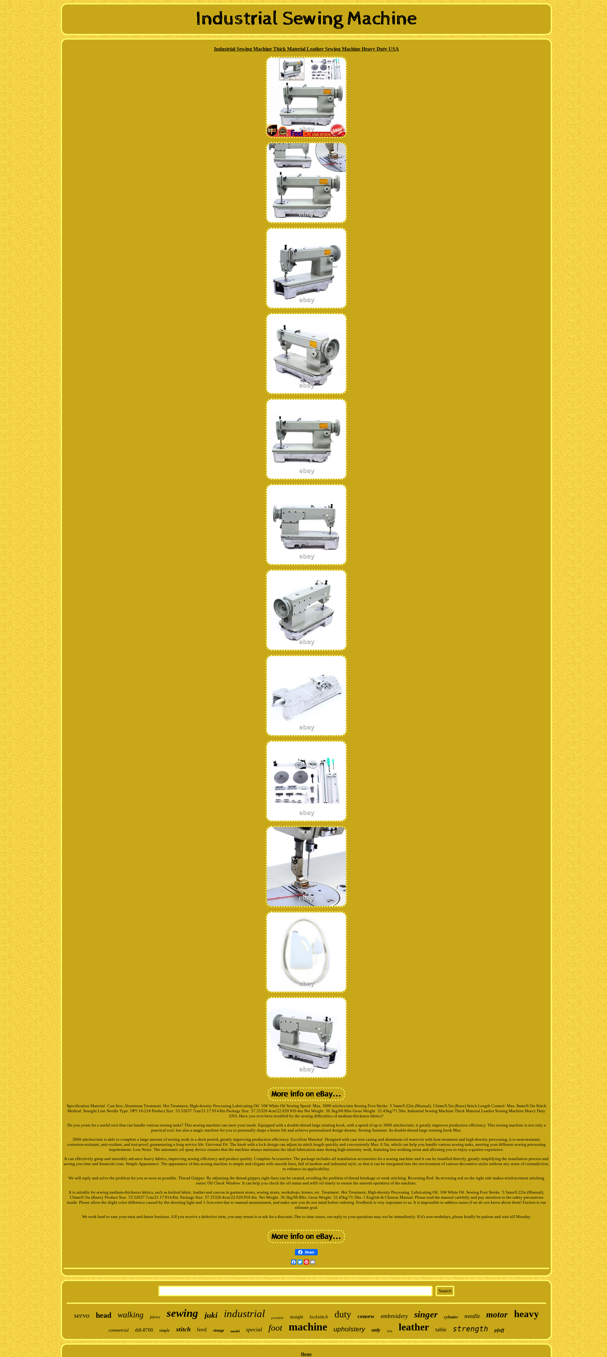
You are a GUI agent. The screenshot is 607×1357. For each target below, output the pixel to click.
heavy (526, 1313)
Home (306, 1354)
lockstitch (319, 1316)
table (440, 1329)
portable (277, 1318)
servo (81, 1315)
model (235, 1331)
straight (296, 1317)
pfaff (499, 1330)
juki (211, 1315)
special (254, 1329)
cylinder (451, 1317)
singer (426, 1314)
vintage (218, 1330)
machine (308, 1327)
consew (366, 1316)
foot (275, 1328)
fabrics (155, 1317)
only (375, 1330)
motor (497, 1314)
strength (470, 1329)
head (103, 1315)
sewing (182, 1313)
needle (472, 1316)
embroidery (394, 1316)
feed (202, 1330)
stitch (183, 1329)
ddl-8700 (144, 1330)
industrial (244, 1313)
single (164, 1330)
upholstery (349, 1329)
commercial (118, 1330)
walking (131, 1314)
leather (414, 1327)
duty (342, 1314)
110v (389, 1331)
